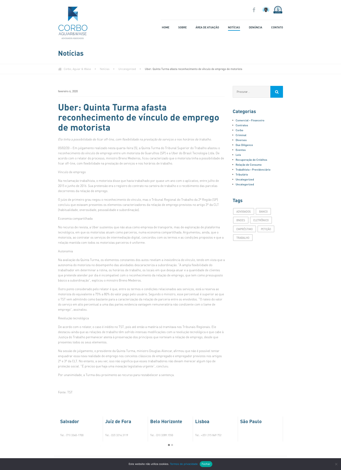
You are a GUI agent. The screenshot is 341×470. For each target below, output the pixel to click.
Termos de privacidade (184, 463)
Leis (238, 154)
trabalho (242, 237)
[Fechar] (336, 464)
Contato (277, 27)
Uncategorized (245, 179)
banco (263, 211)
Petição (266, 229)
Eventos (241, 149)
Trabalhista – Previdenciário (253, 169)
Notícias (234, 27)
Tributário (242, 174)
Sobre (182, 27)
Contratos (242, 125)
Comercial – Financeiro (250, 120)
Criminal (241, 135)
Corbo (239, 130)
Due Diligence (244, 145)
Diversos (241, 140)
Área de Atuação (207, 27)
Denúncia (255, 27)
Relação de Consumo (249, 164)
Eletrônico (261, 220)
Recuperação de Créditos (251, 159)
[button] (168, 445)
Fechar (206, 463)
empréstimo (244, 229)
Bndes (240, 220)
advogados (243, 211)
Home (165, 27)
